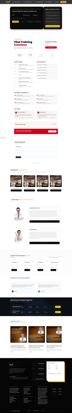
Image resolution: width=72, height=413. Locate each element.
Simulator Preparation (27, 393)
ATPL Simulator (26, 402)
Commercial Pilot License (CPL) (14, 388)
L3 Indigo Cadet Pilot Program (42, 403)
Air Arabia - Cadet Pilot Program (43, 391)
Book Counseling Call (45, 221)
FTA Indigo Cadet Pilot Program (42, 396)
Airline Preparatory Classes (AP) (14, 392)
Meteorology (26, 399)
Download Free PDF (16, 190)
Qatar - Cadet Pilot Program (42, 392)
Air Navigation (26, 398)
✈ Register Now (51, 131)
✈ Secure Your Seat (51, 47)
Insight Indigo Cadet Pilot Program (43, 402)
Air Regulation (12, 399)
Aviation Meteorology (13, 398)
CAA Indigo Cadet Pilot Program (42, 399)
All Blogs (60, 323)
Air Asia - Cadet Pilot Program (42, 389)
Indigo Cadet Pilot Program (42, 393)
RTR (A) (11, 402)
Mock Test (23, 21)
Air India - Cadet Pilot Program (42, 388)
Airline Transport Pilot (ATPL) (14, 389)
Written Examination (27, 388)
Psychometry (26, 392)
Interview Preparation (27, 389)
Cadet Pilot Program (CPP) (14, 391)
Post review (18, 157)
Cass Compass (26, 391)
